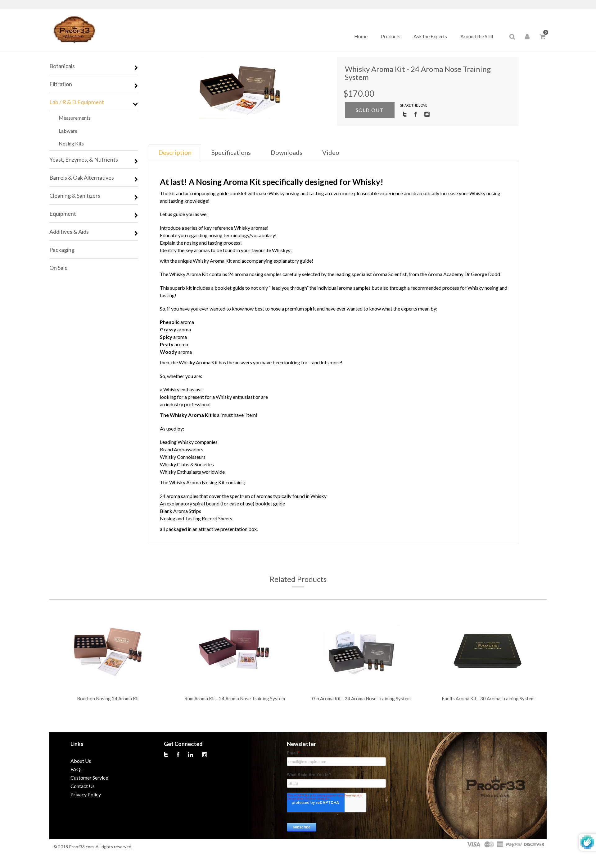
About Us (80, 761)
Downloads (286, 152)
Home (361, 36)
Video (330, 152)
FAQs (76, 769)
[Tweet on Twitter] (404, 113)
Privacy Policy (85, 794)
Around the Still (476, 36)
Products (390, 36)
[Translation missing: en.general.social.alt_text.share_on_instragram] (427, 113)
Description (175, 152)
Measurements (75, 118)
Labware (68, 131)
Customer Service (89, 778)
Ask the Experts (430, 36)
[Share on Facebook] (415, 113)
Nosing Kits (71, 143)
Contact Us (82, 786)
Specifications (231, 152)
